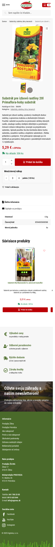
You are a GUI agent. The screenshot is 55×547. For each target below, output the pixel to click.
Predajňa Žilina (8, 424)
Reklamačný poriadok (10, 446)
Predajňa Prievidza (9, 427)
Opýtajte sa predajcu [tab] (13, 208)
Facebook (11, 514)
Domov (4, 21)
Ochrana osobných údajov (12, 442)
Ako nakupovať (8, 431)
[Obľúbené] (44, 250)
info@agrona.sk (14, 500)
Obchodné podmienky (10, 438)
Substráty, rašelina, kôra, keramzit (20, 21)
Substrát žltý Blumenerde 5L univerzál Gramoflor (25, 283)
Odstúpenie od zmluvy (10, 449)
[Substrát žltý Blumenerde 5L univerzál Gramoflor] (25, 264)
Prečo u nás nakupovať (11, 435)
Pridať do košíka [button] (26, 310)
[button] (46, 5)
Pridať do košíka (34, 162)
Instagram (11, 525)
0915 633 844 (12, 497)
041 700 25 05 (14, 494)
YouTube (10, 519)
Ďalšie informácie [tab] (12, 202)
